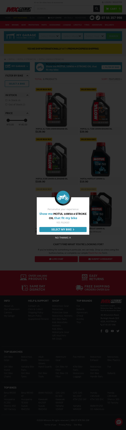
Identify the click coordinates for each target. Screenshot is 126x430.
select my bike (61, 229)
